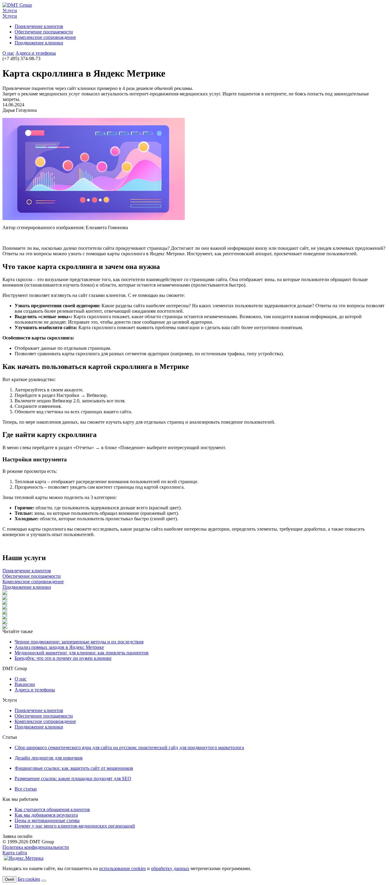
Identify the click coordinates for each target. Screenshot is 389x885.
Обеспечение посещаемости (44, 31)
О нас (8, 53)
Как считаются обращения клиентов (52, 809)
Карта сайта (14, 852)
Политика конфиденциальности (35, 847)
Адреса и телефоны (35, 53)
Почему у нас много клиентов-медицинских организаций (75, 825)
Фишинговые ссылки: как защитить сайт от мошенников (74, 768)
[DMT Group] (17, 5)
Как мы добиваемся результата (46, 815)
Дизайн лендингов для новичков (49, 757)
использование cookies (122, 868)
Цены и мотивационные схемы (47, 820)
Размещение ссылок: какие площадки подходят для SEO (73, 778)
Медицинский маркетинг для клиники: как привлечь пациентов (82, 652)
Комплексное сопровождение (45, 37)
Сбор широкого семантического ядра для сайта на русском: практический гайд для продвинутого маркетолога (129, 747)
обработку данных (170, 868)
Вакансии (25, 684)
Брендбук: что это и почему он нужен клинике (63, 658)
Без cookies (29, 879)
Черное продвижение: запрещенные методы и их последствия (79, 641)
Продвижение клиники (39, 42)
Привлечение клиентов (39, 26)
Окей (9, 879)
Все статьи (26, 788)
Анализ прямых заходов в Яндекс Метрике (59, 647)
